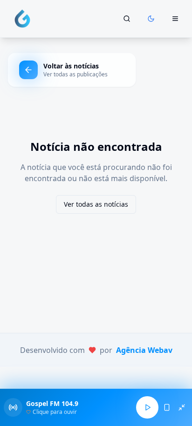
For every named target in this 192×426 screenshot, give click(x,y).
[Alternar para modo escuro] (151, 18)
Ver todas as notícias (96, 204)
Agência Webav (144, 350)
